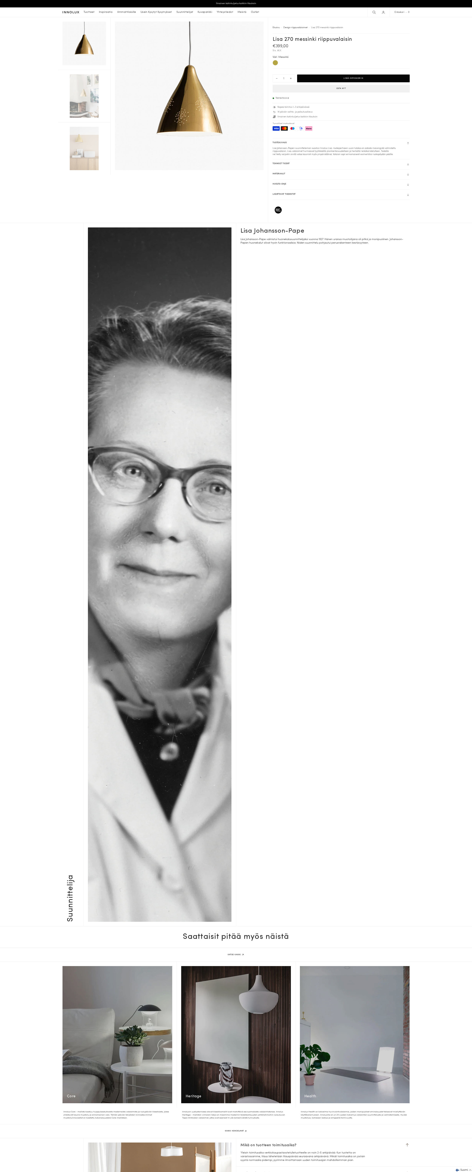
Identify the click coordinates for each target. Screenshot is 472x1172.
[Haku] (374, 12)
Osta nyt (341, 88)
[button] (384, 12)
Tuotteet (89, 12)
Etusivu (276, 28)
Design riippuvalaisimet (295, 28)
